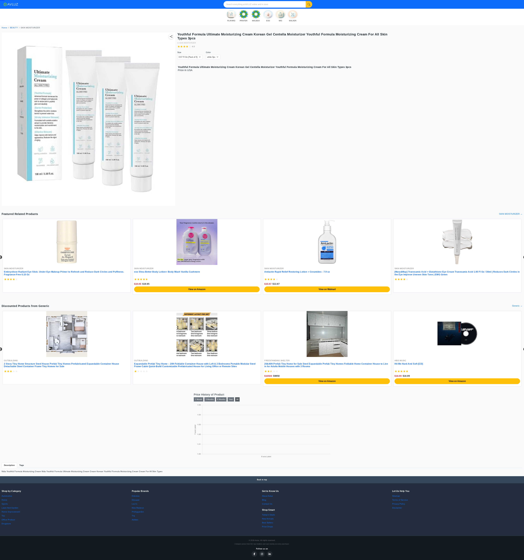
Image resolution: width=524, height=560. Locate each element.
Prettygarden (138, 512)
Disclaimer (397, 508)
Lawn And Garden (10, 508)
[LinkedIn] (269, 554)
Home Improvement (11, 512)
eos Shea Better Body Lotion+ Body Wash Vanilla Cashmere (37, 272)
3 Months (210, 399)
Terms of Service (400, 500)
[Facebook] (254, 554)
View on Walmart (197, 289)
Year (231, 399)
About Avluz (267, 496)
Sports (5, 504)
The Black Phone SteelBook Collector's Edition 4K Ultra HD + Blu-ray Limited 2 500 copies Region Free (320, 364)
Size (179, 52)
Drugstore (6, 524)
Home (4, 28)
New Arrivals (267, 519)
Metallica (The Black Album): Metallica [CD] (157, 364)
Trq (133, 516)
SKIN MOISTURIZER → (510, 214)
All (237, 399)
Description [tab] (9, 465)
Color (208, 52)
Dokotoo (136, 496)
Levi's (134, 504)
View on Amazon (66, 289)
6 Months (221, 399)
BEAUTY (14, 28)
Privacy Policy (398, 504)
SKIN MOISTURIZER (187, 43)
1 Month (198, 399)
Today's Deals (268, 515)
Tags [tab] (21, 465)
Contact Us (267, 504)
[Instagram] (262, 554)
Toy (3, 516)
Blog (264, 500)
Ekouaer (136, 500)
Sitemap (396, 496)
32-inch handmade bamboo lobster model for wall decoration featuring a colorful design (443, 364)
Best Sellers (267, 523)
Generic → (517, 306)
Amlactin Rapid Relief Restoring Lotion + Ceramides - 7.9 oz (167, 272)
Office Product (8, 520)
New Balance (138, 508)
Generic (43, 305)
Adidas (135, 520)
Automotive (7, 496)
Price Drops (267, 527)
